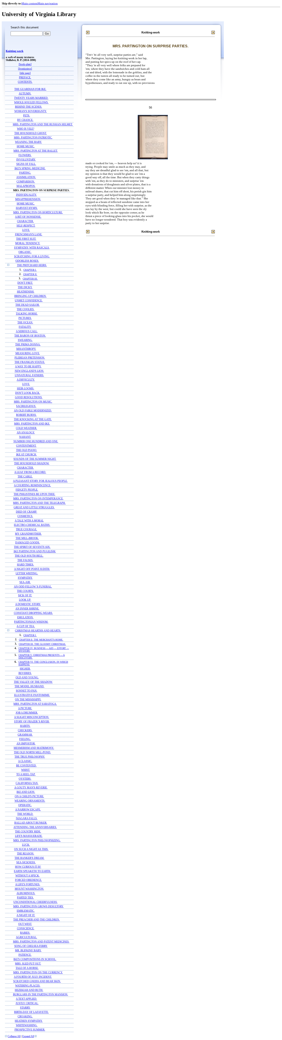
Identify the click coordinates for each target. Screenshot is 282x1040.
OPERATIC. (25, 805)
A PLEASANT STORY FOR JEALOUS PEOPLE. (40, 481)
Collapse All (14, 1036)
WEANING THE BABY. (28, 142)
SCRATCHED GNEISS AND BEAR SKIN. (37, 981)
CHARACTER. (25, 221)
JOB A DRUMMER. (27, 712)
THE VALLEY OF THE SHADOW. (33, 682)
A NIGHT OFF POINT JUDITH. (32, 569)
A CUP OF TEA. (26, 626)
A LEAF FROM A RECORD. (30, 472)
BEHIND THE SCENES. (28, 106)
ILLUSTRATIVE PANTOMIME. (32, 695)
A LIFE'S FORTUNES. (27, 884)
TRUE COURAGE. (26, 529)
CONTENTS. (25, 82)
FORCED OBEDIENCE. (28, 880)
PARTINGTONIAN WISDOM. (31, 621)
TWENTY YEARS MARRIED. (31, 98)
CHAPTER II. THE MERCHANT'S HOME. (41, 639)
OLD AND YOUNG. (27, 677)
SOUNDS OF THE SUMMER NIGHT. (34, 459)
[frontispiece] (25, 68)
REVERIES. (25, 673)
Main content (30, 3)
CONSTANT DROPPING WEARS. (33, 613)
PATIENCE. (25, 954)
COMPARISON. (26, 181)
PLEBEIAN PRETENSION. (30, 357)
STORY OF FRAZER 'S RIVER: (32, 721)
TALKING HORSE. (27, 313)
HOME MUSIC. (26, 146)
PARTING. (25, 172)
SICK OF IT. (25, 595)
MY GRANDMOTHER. (28, 533)
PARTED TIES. (25, 897)
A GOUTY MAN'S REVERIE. (31, 787)
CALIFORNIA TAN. (27, 783)
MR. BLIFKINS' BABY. (28, 950)
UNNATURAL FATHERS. (29, 375)
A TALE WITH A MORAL (29, 520)
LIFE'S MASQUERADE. (29, 836)
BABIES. (25, 932)
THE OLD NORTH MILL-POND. (32, 752)
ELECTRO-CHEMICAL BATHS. (32, 525)
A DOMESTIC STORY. (28, 604)
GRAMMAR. (25, 734)
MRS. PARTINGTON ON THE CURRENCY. (38, 972)
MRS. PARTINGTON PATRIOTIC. (33, 137)
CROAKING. (25, 1016)
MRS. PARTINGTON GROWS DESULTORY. (38, 906)
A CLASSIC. (25, 761)
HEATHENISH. (25, 291)
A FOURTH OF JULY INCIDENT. (33, 977)
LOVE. (26, 230)
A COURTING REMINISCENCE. (32, 485)
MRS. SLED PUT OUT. (28, 963)
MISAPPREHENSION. (28, 199)
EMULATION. (25, 617)
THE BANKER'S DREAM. (29, 858)
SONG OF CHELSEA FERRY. (31, 946)
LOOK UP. (25, 599)
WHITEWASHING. (26, 1025)
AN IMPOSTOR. (26, 743)
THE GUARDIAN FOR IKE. (30, 89)
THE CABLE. (25, 476)
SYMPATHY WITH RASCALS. (32, 247)
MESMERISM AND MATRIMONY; (34, 748)
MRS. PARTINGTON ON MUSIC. (33, 401)
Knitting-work (14, 51)
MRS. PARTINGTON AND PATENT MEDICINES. (41, 941)
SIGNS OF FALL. (26, 164)
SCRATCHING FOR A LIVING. (32, 256)
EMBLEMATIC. (26, 910)
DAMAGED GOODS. (27, 542)
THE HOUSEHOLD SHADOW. (31, 463)
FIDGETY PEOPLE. (27, 489)
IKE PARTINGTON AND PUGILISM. (35, 551)
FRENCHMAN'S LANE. (28, 234)
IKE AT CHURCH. (26, 454)
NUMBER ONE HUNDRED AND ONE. (35, 441)
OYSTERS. (25, 778)
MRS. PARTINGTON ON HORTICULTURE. (38, 212)
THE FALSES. (25, 560)
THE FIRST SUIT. (26, 238)
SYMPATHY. (25, 577)
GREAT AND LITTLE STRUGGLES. (34, 507)
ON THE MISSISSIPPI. (28, 699)
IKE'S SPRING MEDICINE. (30, 168)
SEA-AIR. (25, 582)
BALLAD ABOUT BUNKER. (30, 822)
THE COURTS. (25, 591)
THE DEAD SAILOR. (27, 305)
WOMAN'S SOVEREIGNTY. (30, 111)
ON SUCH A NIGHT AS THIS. (31, 849)
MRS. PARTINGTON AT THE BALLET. (35, 150)
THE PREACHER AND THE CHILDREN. (36, 919)
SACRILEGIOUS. (26, 406)
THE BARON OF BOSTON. (30, 335)
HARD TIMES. (25, 564)
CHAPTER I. (30, 270)
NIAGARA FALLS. (26, 818)
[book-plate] (25, 64)
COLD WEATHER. (26, 428)
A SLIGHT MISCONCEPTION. (31, 717)
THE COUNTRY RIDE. (28, 831)
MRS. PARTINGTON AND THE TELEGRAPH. (39, 503)
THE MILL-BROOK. (27, 538)
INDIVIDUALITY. (26, 194)
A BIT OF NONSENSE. (28, 216)
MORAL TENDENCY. (27, 243)
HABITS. (25, 726)
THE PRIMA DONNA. (28, 344)
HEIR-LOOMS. (25, 388)
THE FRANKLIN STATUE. (30, 362)
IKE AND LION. (26, 792)
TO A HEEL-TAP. (25, 774)
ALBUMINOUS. (26, 893)
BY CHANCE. (25, 120)
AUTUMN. (25, 93)
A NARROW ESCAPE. (28, 809)
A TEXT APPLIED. (26, 999)
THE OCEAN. (25, 322)
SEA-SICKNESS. (26, 862)
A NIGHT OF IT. (26, 915)
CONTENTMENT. (26, 445)
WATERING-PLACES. (27, 985)
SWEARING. (25, 340)
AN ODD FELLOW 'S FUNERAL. (33, 586)
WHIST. (25, 770)
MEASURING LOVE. (27, 353)
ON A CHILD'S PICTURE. (29, 796)
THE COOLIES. (25, 309)
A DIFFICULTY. (26, 379)
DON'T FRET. (25, 283)
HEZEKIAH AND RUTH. (29, 990)
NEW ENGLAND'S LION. (29, 371)
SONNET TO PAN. (26, 690)
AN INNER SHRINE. (27, 608)
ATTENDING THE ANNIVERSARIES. (35, 827)
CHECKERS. (25, 730)
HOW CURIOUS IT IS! (28, 866)
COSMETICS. (25, 516)
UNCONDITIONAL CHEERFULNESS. (35, 902)
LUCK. (26, 844)
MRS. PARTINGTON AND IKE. (32, 423)
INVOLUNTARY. (26, 159)
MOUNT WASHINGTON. (29, 888)
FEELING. (25, 739)
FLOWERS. (25, 155)
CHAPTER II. (30, 274)
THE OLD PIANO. (26, 450)
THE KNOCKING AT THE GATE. (33, 419)
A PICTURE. (25, 708)
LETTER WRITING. (27, 573)
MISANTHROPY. (26, 349)
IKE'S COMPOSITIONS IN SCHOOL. (34, 959)
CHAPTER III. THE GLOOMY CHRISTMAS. (42, 644)
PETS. (26, 115)
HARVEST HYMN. (27, 208)
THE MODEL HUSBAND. (29, 686)
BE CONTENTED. (26, 765)
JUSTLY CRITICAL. (27, 1003)
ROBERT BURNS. (26, 415)
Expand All (28, 1036)
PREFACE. (25, 77)
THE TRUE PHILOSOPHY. (30, 756)
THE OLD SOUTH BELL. (29, 555)
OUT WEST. (25, 924)
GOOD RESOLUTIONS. (29, 397)
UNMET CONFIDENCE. (29, 300)
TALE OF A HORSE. (27, 968)
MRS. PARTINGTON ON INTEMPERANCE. (38, 498)
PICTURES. (25, 318)
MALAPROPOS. (26, 186)
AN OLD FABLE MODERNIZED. (33, 410)
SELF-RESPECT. (26, 225)
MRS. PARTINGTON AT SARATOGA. (35, 704)
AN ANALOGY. (26, 432)
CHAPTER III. (30, 278)
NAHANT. (25, 437)
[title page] (25, 73)
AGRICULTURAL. (26, 937)
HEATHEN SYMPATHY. (29, 1021)
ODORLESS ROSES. (27, 261)
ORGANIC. (25, 252)
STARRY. (25, 1007)
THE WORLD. (25, 814)
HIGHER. (25, 668)
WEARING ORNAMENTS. (30, 800)
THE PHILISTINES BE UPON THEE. (34, 494)
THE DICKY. (25, 287)
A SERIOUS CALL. (27, 331)
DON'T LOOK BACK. (27, 393)
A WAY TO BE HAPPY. (28, 366)
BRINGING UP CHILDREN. (30, 296)
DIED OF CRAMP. (26, 511)
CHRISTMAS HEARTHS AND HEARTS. (38, 630)
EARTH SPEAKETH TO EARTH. (32, 871)
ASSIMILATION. (26, 177)
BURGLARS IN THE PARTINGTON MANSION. (40, 994)
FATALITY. (25, 327)
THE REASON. (25, 853)
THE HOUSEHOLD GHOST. (30, 133)
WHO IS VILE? (25, 128)
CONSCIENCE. (25, 928)
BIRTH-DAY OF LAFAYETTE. (31, 1012)
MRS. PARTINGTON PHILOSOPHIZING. (37, 840)
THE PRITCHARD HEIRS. (32, 265)
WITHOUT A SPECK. (27, 875)
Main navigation (48, 3)
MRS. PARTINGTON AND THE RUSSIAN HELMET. (43, 124)
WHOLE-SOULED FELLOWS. (31, 102)
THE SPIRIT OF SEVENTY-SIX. (32, 547)
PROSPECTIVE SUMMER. (30, 1029)
